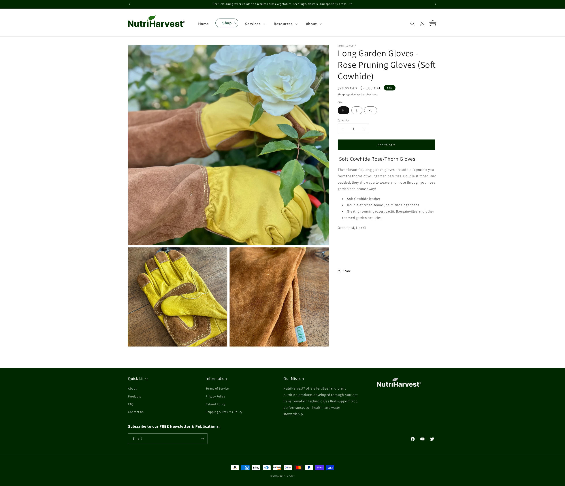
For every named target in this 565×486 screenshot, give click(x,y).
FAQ (131, 404)
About (132, 388)
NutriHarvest (286, 475)
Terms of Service (217, 388)
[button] (226, 23)
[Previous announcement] (129, 4)
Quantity (343, 120)
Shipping (343, 94)
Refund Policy (215, 404)
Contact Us (136, 412)
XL (370, 110)
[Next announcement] (435, 4)
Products (134, 396)
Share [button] (347, 271)
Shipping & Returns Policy (224, 412)
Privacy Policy (215, 396)
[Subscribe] (202, 438)
